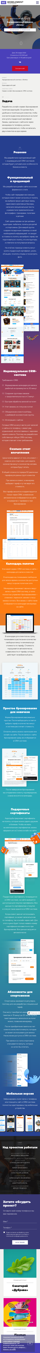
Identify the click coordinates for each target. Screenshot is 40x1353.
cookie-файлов (7, 1341)
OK (30, 1343)
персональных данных (13, 1234)
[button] (37, 2)
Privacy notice (34, 1013)
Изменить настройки (9, 1349)
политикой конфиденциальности (17, 1236)
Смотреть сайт (20, 68)
